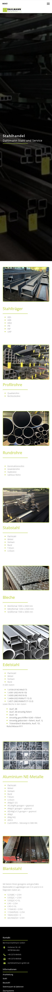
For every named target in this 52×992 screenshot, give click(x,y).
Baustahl (6, 983)
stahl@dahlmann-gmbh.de (18, 963)
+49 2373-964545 (14, 954)
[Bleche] (26, 578)
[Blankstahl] (26, 849)
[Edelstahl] (26, 642)
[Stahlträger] (26, 284)
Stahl (5, 979)
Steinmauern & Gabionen (13, 987)
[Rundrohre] (26, 428)
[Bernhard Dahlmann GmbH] (12, 10)
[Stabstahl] (26, 505)
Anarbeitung (8, 975)
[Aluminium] (26, 755)
